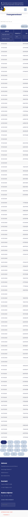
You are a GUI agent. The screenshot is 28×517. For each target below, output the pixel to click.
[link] (2, 8)
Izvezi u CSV (24, 26)
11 (17, 450)
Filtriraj (3, 26)
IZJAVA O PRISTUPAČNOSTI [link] (7, 499)
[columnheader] (7, 35)
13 (6, 454)
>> (21, 454)
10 (10, 450)
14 (13, 454)
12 (24, 450)
